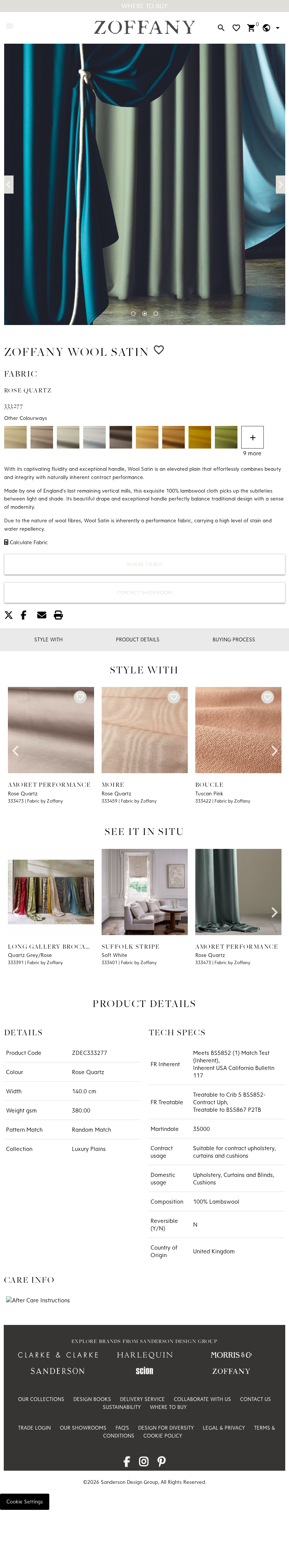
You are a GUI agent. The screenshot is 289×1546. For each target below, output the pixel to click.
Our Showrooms (83, 1427)
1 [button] (133, 313)
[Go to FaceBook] (127, 1463)
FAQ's (122, 1427)
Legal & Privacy (224, 1427)
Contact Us (255, 1399)
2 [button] (144, 313)
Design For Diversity (166, 1427)
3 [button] (156, 313)
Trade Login (34, 1427)
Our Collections (41, 1399)
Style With (48, 639)
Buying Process (234, 639)
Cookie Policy (162, 1435)
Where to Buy (144, 564)
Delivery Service (142, 1399)
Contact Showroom (144, 592)
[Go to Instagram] (143, 1463)
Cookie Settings (24, 1501)
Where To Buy (144, 6)
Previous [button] (9, 185)
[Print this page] (61, 616)
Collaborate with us (202, 1399)
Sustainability (122, 1407)
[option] (144, 184)
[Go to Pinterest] (161, 1463)
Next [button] (280, 185)
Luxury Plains (89, 1148)
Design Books (92, 1399)
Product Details (138, 639)
